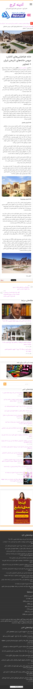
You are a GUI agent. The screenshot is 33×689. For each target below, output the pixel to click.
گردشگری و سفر (29, 614)
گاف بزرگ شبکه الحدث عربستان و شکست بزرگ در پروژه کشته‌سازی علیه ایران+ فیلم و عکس (12, 293)
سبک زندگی (30, 606)
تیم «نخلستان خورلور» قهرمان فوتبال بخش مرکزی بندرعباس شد (17, 660)
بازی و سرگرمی (29, 601)
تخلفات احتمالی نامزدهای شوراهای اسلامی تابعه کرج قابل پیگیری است (17, 678)
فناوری (31, 609)
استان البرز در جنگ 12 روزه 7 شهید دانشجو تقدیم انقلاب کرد (18, 406)
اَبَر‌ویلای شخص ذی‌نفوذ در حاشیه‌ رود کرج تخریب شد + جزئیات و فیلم (13, 400)
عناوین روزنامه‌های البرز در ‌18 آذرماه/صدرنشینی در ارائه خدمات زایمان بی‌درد (18, 467)
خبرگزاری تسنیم (23, 68)
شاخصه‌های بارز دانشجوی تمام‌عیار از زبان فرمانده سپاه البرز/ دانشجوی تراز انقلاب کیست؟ (18, 422)
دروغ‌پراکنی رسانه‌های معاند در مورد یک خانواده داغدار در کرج (21, 287)
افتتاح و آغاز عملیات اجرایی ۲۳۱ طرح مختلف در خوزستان (18, 647)
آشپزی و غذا (30, 596)
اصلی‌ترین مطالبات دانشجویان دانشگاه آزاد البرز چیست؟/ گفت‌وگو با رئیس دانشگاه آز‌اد (16, 441)
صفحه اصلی (29, 26)
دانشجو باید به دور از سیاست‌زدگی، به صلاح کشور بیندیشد (13, 416)
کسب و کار (30, 612)
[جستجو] (4, 384)
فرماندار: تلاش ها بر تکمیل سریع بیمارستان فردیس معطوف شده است (17, 641)
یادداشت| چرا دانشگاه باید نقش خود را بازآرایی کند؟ (12, 428)
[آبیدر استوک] (16, 15)
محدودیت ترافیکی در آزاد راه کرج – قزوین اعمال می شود (18, 636)
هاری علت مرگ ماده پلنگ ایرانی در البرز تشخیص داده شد (17, 651)
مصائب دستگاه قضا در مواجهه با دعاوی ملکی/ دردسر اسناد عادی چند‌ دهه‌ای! (16, 435)
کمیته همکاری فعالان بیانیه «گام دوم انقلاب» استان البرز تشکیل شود (18, 672)
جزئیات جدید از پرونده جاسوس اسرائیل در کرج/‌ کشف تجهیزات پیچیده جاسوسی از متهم (12, 460)
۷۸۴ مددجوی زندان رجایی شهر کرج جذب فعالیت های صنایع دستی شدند (18, 666)
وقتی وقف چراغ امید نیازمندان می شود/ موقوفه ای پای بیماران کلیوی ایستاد (12, 480)
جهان (31, 604)
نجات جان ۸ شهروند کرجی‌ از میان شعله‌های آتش (19, 632)
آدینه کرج (16, 5)
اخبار (24, 26)
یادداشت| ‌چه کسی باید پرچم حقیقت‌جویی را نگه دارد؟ (17, 321)
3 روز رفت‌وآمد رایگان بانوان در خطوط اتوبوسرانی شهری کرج (18, 411)
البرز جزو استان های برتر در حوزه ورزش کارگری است (19, 655)
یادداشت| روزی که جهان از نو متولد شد (14, 472)
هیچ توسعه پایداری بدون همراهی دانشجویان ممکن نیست (12, 453)
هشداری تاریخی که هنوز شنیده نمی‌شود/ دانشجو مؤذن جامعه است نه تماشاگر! (16, 447)
